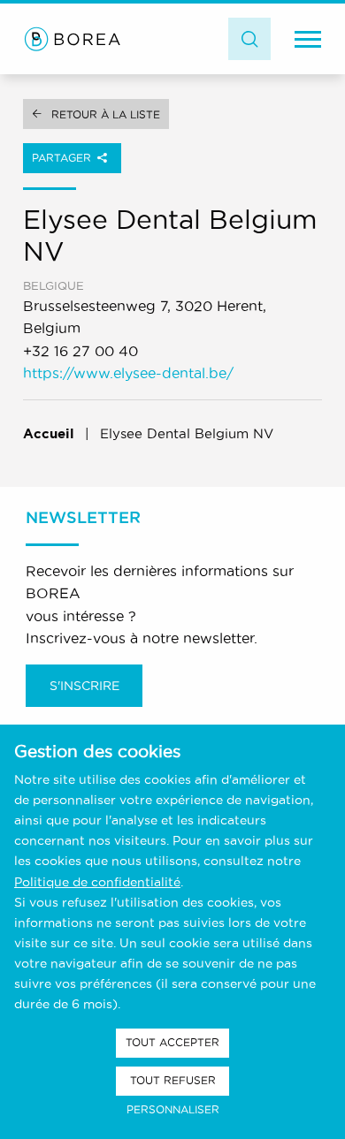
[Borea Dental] (72, 38)
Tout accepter (172, 1042)
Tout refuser (173, 1080)
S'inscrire (84, 686)
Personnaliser (172, 1109)
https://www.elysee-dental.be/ (128, 373)
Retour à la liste (105, 114)
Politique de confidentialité (97, 882)
